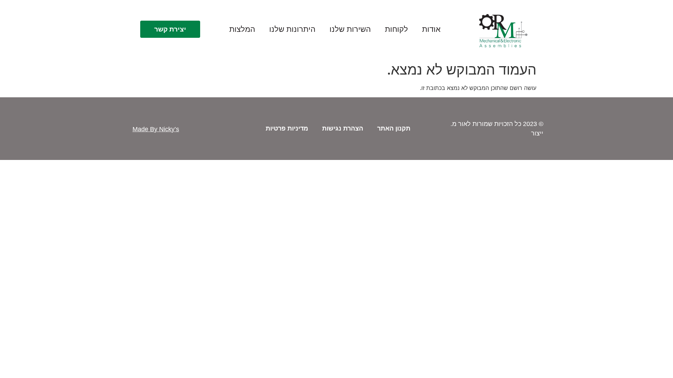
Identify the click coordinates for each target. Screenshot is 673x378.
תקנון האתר (393, 128)
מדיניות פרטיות (287, 128)
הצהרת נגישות (342, 128)
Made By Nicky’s (155, 129)
